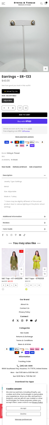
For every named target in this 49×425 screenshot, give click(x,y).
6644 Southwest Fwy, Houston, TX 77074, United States (24, 368)
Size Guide (6, 167)
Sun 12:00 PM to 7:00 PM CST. (24, 376)
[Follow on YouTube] (20, 235)
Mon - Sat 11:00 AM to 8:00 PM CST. (25, 372)
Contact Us (24, 308)
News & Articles (24, 344)
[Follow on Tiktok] (24, 235)
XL (16, 285)
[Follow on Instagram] (11, 235)
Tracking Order (24, 361)
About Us (24, 304)
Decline (23, 414)
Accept (23, 408)
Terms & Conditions (24, 340)
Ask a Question (35, 167)
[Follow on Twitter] (7, 235)
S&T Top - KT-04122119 (12, 278)
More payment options (24, 137)
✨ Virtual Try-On (11, 91)
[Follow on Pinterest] (16, 235)
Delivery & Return (20, 167)
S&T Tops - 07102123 (34, 278)
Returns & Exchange (24, 336)
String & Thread (13, 153)
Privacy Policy (37, 402)
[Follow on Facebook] (3, 235)
